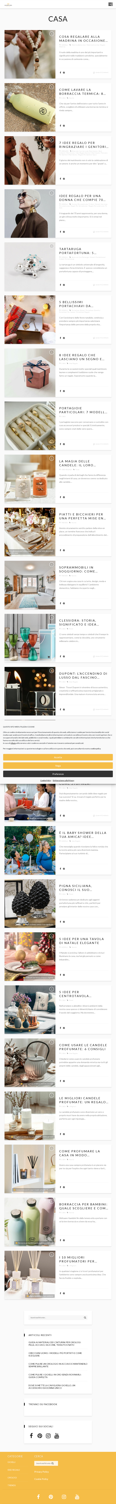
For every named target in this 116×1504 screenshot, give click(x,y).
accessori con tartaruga (80, 257)
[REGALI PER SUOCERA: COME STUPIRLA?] (30, 797)
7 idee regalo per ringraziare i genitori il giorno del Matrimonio (82, 145)
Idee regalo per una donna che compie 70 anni (81, 198)
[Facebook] (31, 1435)
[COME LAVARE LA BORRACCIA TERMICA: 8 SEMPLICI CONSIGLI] (30, 107)
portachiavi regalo (83, 312)
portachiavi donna (78, 310)
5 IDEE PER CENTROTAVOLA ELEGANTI (74, 994)
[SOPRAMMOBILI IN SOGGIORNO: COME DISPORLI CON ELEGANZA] (30, 585)
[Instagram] (48, 1435)
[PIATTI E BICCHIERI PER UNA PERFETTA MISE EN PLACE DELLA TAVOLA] (30, 532)
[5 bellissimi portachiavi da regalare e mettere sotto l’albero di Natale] (30, 319)
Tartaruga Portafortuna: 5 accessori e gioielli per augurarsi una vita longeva (83, 251)
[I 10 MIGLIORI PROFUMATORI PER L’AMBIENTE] (30, 1275)
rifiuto (13, 743)
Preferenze (58, 774)
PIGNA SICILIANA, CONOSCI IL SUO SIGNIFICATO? (75, 888)
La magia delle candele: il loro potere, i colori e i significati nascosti (80, 463)
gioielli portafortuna (97, 257)
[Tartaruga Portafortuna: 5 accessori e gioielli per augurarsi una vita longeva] (30, 266)
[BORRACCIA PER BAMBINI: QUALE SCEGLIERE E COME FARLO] (30, 1222)
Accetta (58, 757)
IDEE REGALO (66, 469)
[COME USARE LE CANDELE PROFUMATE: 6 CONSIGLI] (30, 1062)
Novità (71, 98)
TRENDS (64, 522)
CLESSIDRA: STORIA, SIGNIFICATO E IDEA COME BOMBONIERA (78, 622)
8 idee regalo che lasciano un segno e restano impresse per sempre (81, 357)
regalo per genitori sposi (87, 155)
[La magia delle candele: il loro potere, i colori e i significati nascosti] (30, 479)
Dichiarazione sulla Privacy (63, 780)
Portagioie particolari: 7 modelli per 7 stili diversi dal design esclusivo (82, 410)
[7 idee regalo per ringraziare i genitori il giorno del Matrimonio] (30, 160)
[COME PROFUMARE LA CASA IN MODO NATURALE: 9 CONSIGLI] (30, 1169)
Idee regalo (73, 363)
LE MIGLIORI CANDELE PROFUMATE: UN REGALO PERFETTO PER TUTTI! (82, 1100)
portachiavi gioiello (93, 310)
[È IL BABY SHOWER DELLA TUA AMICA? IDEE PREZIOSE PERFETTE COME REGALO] (30, 850)
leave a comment (102, 72)
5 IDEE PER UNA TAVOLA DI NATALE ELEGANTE (81, 941)
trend (77, 469)
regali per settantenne (79, 206)
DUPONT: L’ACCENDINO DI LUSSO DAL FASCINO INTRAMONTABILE (83, 675)
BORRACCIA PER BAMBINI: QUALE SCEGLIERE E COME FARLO (83, 1206)
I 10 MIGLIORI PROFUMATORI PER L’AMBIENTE (77, 1259)
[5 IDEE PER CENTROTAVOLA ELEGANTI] (30, 1009)
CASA (63, 98)
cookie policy (95, 748)
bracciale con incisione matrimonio (84, 151)
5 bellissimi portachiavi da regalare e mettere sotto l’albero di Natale (79, 304)
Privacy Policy (41, 1471)
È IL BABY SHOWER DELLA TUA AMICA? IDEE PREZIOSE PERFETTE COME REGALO (83, 835)
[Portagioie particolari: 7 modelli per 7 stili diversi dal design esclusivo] (30, 426)
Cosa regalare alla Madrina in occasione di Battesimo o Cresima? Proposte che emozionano (83, 38)
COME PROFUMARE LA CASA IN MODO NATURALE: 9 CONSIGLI (81, 1153)
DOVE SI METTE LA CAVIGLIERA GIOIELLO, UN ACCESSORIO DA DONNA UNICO (52, 1386)
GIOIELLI (64, 45)
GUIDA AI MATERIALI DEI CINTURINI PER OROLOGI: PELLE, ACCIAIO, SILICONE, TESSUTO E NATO (55, 1343)
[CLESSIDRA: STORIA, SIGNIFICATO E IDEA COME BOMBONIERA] (30, 638)
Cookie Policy (45, 780)
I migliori (72, 1106)
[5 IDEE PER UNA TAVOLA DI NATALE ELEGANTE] (30, 956)
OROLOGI (65, 151)
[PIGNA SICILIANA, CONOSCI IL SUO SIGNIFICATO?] (30, 903)
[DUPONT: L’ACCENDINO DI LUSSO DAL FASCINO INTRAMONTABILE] (30, 691)
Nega (58, 765)
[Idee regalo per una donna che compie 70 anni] (30, 213)
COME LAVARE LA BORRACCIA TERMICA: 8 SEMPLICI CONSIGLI (81, 92)
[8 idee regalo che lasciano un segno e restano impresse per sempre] (30, 372)
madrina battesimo (78, 45)
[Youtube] (56, 1435)
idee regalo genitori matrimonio (88, 153)
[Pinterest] (39, 1435)
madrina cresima (93, 45)
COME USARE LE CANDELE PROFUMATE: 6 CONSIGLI (83, 1047)
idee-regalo (73, 682)
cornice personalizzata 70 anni (83, 204)
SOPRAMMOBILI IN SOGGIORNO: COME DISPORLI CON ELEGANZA (83, 569)
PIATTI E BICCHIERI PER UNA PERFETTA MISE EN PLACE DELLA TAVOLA (81, 516)
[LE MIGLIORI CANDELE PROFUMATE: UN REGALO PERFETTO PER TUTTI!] (30, 1116)
